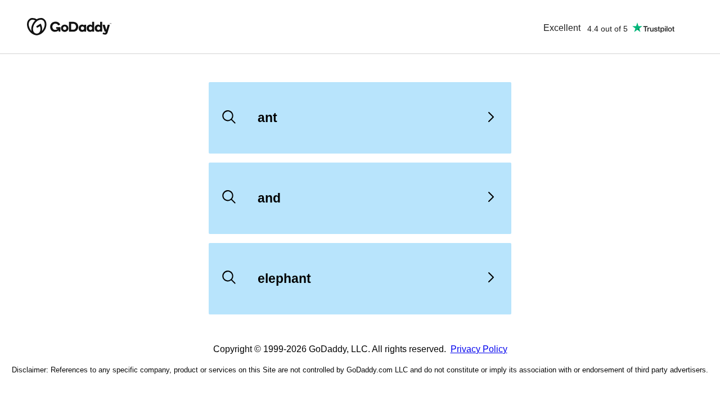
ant (267, 117)
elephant (284, 278)
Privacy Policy (479, 349)
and (269, 198)
